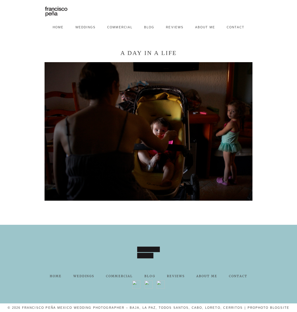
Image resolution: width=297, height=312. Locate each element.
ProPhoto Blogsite (268, 307)
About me (205, 27)
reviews (175, 27)
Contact (235, 27)
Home (58, 27)
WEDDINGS (85, 27)
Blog (149, 27)
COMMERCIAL (119, 27)
